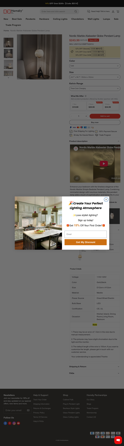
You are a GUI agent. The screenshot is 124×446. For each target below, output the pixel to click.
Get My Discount (85, 242)
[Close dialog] (106, 199)
